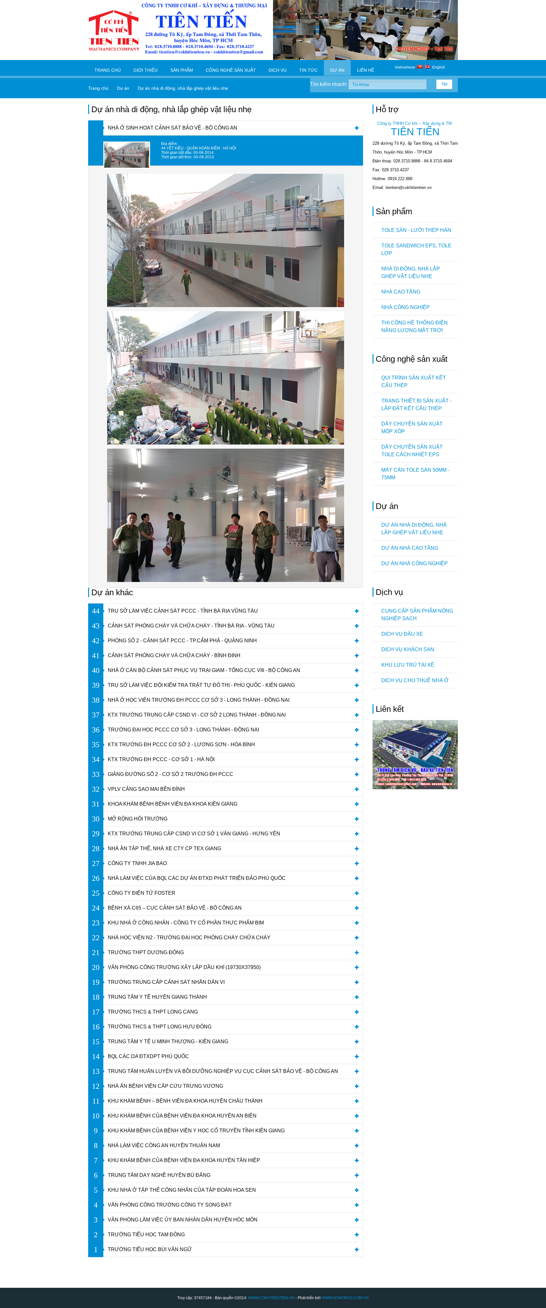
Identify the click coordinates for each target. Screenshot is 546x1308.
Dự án (337, 70)
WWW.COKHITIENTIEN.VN (271, 1298)
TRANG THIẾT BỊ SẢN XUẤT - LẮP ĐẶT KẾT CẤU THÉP (416, 404)
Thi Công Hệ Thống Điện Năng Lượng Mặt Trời (414, 326)
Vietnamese (406, 67)
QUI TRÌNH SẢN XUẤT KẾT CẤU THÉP (413, 381)
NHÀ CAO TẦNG (400, 291)
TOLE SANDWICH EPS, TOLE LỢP (416, 249)
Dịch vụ (278, 70)
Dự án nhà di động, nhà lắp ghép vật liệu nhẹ (414, 528)
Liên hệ (365, 70)
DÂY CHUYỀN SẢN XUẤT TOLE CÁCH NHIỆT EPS (412, 450)
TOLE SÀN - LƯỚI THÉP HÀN (416, 230)
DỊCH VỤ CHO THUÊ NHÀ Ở (415, 680)
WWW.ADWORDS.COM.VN (345, 1298)
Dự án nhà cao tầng (409, 548)
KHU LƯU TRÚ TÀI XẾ (407, 665)
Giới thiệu (145, 70)
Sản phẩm (181, 70)
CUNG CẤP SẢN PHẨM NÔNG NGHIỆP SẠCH (417, 614)
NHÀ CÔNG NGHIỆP (405, 307)
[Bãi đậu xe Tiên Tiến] (415, 788)
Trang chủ (107, 70)
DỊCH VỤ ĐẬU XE (402, 634)
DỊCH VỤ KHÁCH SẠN (407, 649)
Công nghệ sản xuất (231, 70)
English (437, 67)
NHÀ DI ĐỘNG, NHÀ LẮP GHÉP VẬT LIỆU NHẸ (410, 272)
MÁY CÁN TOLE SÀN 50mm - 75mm (415, 473)
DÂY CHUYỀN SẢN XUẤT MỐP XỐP (412, 427)
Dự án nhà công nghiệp (414, 563)
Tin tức (308, 70)
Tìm (444, 84)
